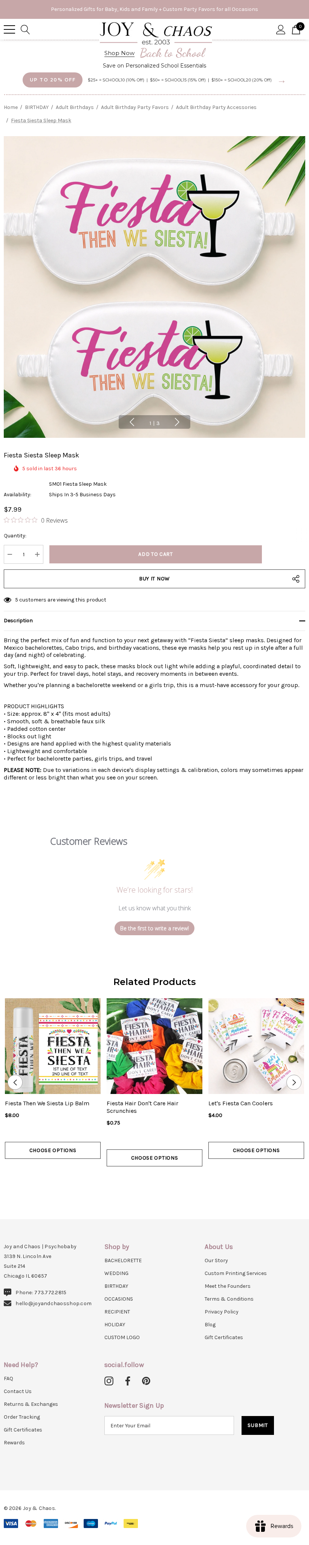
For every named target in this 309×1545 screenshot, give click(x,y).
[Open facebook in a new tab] (126, 1381)
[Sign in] (281, 29)
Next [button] (177, 422)
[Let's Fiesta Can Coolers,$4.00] (256, 1046)
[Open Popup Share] (295, 578)
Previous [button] (131, 422)
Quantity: (15, 535)
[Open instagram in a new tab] (108, 1381)
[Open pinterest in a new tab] (146, 1381)
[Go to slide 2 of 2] (160, 1180)
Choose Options (52, 1150)
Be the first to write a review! (154, 928)
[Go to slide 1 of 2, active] (148, 1180)
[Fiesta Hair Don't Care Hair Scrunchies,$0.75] (154, 1046)
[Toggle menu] (9, 29)
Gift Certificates (224, 1337)
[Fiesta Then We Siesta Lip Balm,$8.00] (53, 1046)
